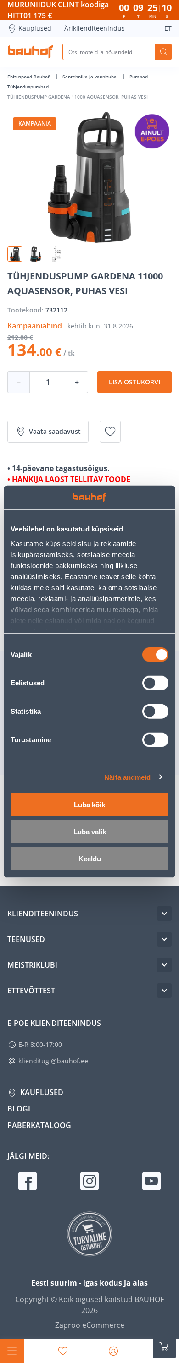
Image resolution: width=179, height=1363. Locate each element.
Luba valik (89, 832)
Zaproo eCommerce (89, 1325)
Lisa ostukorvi (134, 382)
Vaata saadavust (55, 431)
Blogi (18, 1109)
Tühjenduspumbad (28, 86)
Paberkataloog (39, 1125)
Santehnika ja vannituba (90, 76)
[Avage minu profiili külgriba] (113, 1351)
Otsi (163, 52)
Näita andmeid (127, 777)
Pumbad (139, 76)
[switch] (155, 683)
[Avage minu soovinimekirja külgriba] (63, 1351)
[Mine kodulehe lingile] (30, 52)
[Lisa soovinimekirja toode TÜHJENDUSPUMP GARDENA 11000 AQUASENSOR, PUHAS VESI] (110, 432)
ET (168, 28)
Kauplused (34, 28)
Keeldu (89, 859)
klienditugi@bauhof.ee (53, 1060)
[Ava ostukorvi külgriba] (164, 1346)
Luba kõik (89, 805)
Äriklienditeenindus (94, 28)
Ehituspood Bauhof (29, 76)
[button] (14, 254)
